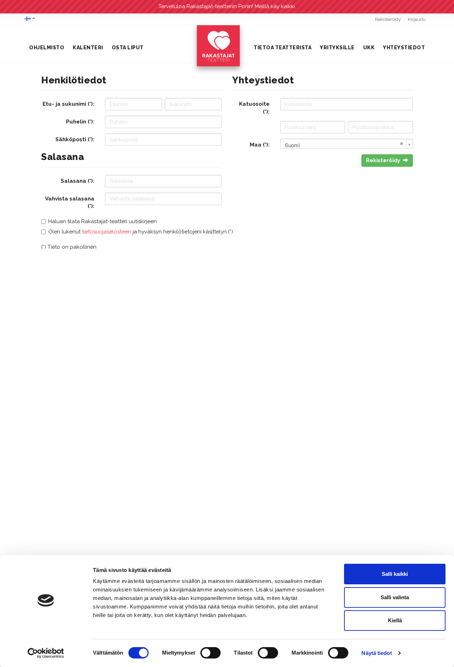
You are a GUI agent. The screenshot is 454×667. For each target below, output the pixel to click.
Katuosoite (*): (254, 108)
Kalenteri (88, 47)
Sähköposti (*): (74, 139)
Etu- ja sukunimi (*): (68, 104)
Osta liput (128, 47)
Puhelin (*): (80, 121)
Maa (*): (260, 145)
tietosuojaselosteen (106, 231)
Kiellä (395, 620)
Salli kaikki (395, 574)
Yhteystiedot (404, 47)
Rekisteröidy (388, 19)
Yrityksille (337, 47)
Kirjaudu (417, 19)
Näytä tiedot (376, 653)
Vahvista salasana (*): (69, 202)
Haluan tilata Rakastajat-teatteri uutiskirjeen (102, 221)
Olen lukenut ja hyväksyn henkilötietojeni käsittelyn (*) (140, 231)
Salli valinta (395, 597)
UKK (369, 47)
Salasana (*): (77, 181)
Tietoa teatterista (282, 47)
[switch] (210, 652)
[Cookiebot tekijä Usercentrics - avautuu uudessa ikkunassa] (46, 653)
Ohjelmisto (46, 47)
